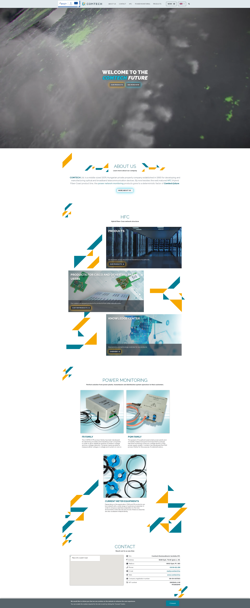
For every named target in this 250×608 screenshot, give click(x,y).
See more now (133, 85)
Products (157, 4)
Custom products (80, 308)
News (170, 4)
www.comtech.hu (173, 575)
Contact (122, 4)
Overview (114, 351)
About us (112, 4)
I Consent (173, 603)
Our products (117, 85)
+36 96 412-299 (174, 567)
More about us (124, 190)
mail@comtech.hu (173, 571)
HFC (130, 4)
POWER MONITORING (142, 4)
